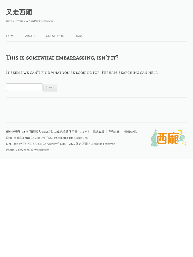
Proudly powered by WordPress (27, 150)
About (30, 36)
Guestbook (55, 36)
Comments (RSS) (42, 138)
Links (78, 36)
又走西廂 (19, 12)
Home (10, 36)
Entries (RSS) (15, 138)
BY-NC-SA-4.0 (32, 144)
